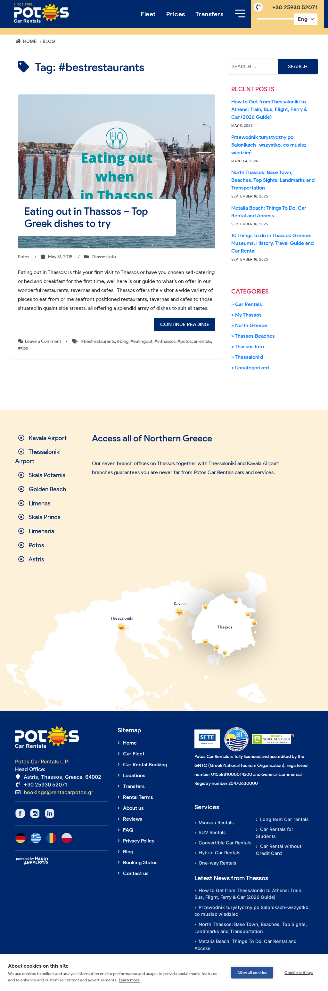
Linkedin (50, 813)
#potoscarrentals (194, 341)
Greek (35, 838)
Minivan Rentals (216, 822)
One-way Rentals (217, 863)
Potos (36, 545)
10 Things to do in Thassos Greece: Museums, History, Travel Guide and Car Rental (272, 243)
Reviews (132, 819)
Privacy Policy (138, 841)
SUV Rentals (212, 832)
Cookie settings (298, 972)
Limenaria (41, 531)
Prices (175, 14)
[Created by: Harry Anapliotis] (32, 860)
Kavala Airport (47, 438)
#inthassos (165, 341)
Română (51, 838)
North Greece (251, 325)
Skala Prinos (44, 517)
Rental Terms (138, 797)
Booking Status (140, 862)
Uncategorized (252, 368)
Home (130, 743)
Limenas (39, 503)
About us (133, 808)
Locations (134, 775)
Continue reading (187, 326)
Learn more (129, 980)
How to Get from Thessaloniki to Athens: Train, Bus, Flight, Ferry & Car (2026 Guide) (269, 109)
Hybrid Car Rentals (220, 852)
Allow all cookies (252, 972)
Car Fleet (133, 754)
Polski (66, 838)
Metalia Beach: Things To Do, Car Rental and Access (268, 212)
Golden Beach (47, 489)
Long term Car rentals (284, 819)
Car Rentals (248, 304)
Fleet (148, 14)
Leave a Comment (43, 341)
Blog (128, 852)
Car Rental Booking (145, 764)
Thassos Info (104, 257)
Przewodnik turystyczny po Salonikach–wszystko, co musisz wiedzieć (269, 145)
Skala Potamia (47, 475)
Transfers (209, 14)
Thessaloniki (249, 357)
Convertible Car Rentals (225, 842)
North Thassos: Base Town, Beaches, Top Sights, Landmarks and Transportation (273, 180)
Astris (36, 559)
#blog (122, 341)
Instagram (35, 813)
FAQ (128, 830)
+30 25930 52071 (295, 7)
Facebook (20, 813)
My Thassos (248, 315)
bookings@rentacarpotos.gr (58, 792)
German (20, 838)
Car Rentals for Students (274, 832)
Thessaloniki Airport (38, 456)
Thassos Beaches (255, 336)
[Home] (41, 13)
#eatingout (141, 341)
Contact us (136, 873)
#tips (23, 348)
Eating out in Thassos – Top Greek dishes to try (86, 217)
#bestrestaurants (98, 341)
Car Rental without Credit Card (278, 849)
